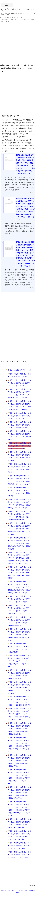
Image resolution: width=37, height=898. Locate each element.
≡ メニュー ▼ (7, 5)
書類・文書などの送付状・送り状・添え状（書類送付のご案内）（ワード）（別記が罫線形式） (19, 424)
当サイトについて (6, 890)
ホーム (6, 366)
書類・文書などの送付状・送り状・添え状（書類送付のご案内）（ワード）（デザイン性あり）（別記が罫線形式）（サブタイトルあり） (19, 634)
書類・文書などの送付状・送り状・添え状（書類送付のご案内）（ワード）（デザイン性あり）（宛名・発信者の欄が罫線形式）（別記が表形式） (19, 760)
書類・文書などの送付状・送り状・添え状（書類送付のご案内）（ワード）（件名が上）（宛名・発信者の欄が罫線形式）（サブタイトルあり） (19, 528)
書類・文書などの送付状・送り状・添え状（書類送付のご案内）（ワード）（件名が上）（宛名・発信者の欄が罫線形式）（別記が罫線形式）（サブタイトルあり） (19, 557)
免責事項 (32, 890)
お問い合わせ (14, 890)
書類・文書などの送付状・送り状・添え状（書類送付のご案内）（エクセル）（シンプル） (19, 845)
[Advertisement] (18, 42)
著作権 (17, 892)
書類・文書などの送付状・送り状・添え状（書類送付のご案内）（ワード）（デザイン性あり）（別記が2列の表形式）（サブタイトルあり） (19, 687)
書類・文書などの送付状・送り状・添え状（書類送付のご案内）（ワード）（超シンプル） (19, 383)
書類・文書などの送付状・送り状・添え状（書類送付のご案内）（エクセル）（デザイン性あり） (19, 854)
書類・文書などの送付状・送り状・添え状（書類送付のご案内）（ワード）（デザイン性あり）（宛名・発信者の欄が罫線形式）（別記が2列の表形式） (19, 792)
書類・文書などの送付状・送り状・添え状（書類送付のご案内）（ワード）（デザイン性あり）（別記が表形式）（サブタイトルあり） (19, 661)
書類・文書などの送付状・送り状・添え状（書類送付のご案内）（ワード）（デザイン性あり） (19, 599)
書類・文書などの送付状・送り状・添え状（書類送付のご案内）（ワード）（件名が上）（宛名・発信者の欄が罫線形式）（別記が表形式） (19, 572)
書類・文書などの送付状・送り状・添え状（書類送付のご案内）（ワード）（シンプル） (19, 415)
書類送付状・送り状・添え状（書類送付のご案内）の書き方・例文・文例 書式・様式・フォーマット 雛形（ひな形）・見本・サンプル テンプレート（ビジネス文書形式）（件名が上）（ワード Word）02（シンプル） (25, 208)
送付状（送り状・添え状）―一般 (19, 370)
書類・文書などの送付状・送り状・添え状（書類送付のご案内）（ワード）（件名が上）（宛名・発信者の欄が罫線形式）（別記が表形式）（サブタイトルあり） (19, 587)
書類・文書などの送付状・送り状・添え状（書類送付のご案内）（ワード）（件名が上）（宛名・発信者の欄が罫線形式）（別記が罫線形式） (19, 543)
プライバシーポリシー (24, 890)
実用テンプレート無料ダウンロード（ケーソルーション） (17, 10)
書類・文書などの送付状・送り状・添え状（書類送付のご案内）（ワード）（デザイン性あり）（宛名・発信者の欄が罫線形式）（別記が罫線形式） (19, 728)
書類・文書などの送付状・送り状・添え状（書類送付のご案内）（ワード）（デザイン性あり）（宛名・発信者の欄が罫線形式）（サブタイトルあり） (19, 714)
